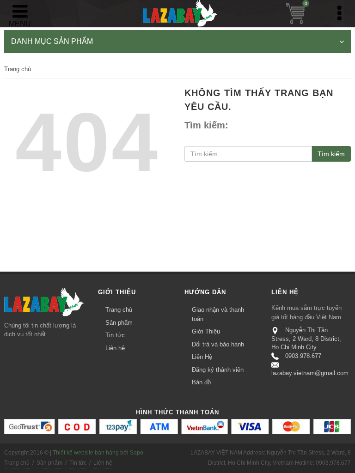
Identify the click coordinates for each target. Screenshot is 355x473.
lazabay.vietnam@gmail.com (310, 373)
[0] (295, 14)
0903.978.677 (303, 355)
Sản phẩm (119, 322)
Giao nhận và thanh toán (218, 314)
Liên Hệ (202, 356)
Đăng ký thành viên (218, 369)
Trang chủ (17, 69)
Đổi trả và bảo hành (218, 344)
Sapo (136, 452)
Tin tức (115, 335)
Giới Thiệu (206, 331)
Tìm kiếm (331, 154)
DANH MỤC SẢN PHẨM (52, 41)
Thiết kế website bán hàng (86, 452)
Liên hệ (115, 348)
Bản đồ (201, 382)
